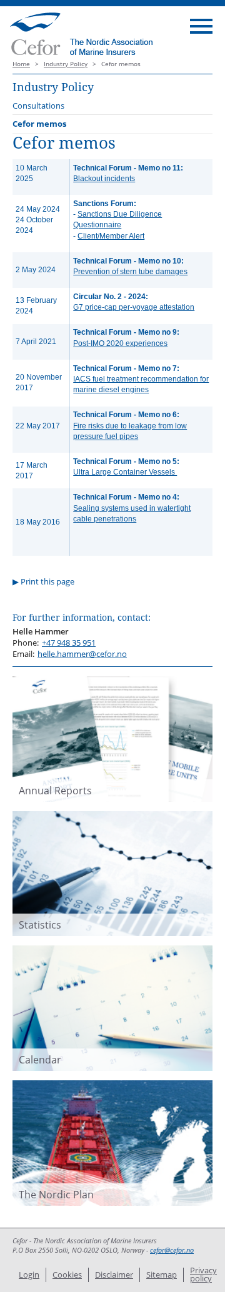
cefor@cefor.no (172, 1250)
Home (21, 64)
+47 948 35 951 (69, 642)
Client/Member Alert (111, 236)
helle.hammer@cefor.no (82, 653)
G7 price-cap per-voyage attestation (133, 307)
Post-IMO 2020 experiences (120, 343)
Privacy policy (203, 1274)
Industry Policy (66, 64)
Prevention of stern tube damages (130, 271)
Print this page (47, 581)
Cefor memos (39, 123)
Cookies (67, 1274)
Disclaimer (114, 1274)
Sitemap (161, 1274)
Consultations (38, 105)
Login (29, 1274)
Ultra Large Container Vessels (125, 472)
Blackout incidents (104, 178)
